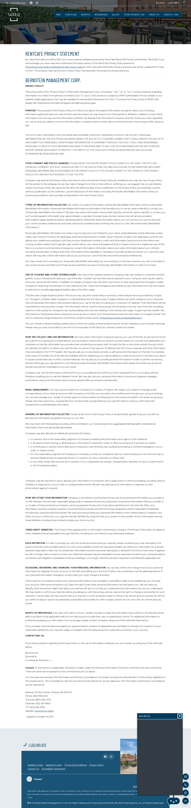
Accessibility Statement (53, 768)
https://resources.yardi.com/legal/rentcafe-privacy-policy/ (54, 67)
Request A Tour (171, 14)
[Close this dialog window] (179, 716)
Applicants (175, 3)
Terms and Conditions (75, 765)
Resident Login (35, 765)
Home (58, 14)
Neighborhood (101, 14)
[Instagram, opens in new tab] (37, 2)
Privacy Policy (96, 765)
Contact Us (154, 14)
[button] (173, 800)
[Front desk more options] (185, 801)
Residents (161, 3)
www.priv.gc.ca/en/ (44, 711)
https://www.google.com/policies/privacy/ (121, 318)
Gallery (116, 14)
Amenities (85, 14)
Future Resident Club (134, 14)
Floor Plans (71, 14)
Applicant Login (54, 765)
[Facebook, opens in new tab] (31, 2)
